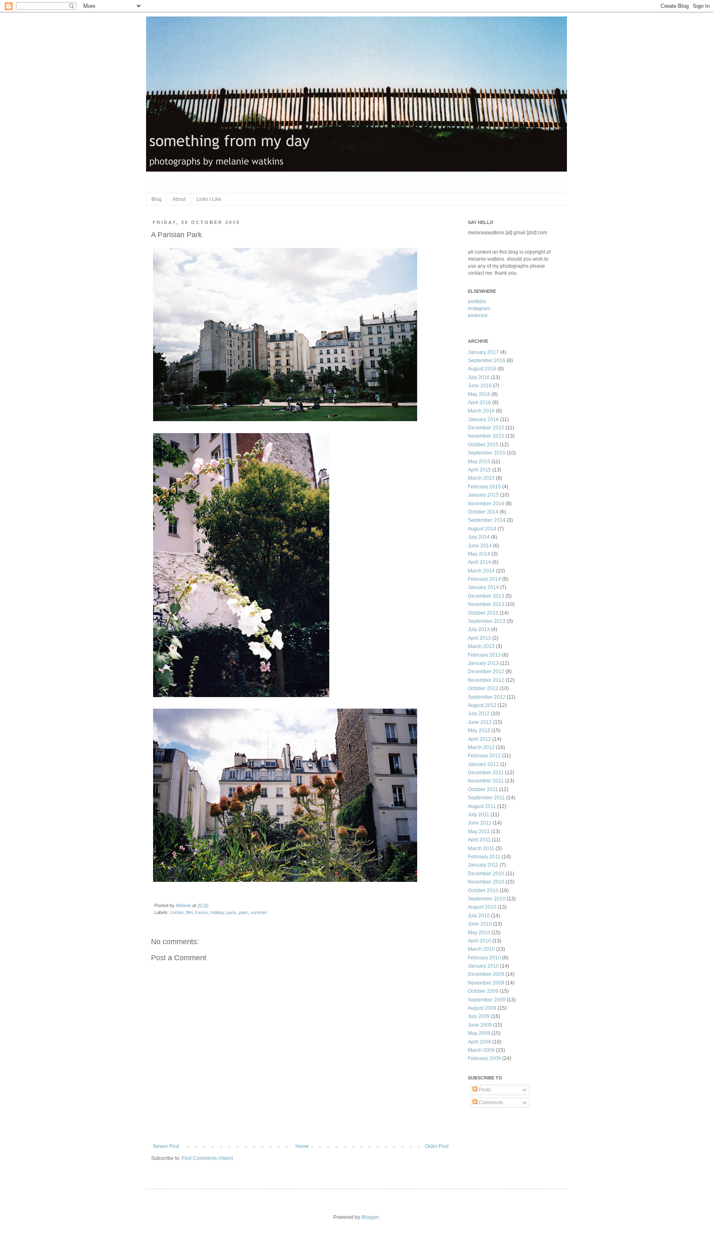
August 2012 (482, 705)
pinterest (477, 315)
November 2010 (486, 882)
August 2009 (482, 1008)
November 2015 (486, 436)
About (179, 199)
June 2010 (480, 924)
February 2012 (484, 756)
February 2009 (484, 1058)
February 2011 (484, 857)
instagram (479, 308)
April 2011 (479, 840)
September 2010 (486, 899)
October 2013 (483, 613)
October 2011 (483, 789)
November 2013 (486, 604)
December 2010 (486, 874)
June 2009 (480, 1025)
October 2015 (483, 445)
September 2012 (486, 697)
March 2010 (481, 949)
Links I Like (209, 199)
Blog (156, 199)
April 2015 (479, 470)
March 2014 (481, 571)
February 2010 (484, 958)
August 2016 (482, 369)
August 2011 (482, 806)
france (201, 912)
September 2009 (486, 1000)
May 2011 (479, 831)
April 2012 (479, 739)
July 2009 (479, 1016)
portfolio (477, 301)
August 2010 (482, 907)
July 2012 (479, 713)
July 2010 (479, 916)
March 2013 (481, 646)
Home (302, 1146)
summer (258, 912)
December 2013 (486, 596)
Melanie (184, 905)
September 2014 (486, 520)
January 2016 (483, 419)
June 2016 (480, 386)
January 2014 (483, 587)
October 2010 (483, 890)
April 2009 (479, 1042)
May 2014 (479, 554)
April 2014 (479, 562)
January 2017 (483, 352)
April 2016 (479, 402)
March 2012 (481, 747)
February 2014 (484, 579)
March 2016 (481, 411)
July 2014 (479, 537)
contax (177, 912)
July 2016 (479, 377)
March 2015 (481, 478)
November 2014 (486, 504)
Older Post (437, 1146)
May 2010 (479, 932)
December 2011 (486, 772)
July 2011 (478, 815)
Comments (490, 1102)
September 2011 (486, 798)
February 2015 (484, 487)
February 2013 (484, 655)
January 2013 (483, 663)
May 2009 (479, 1033)
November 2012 (486, 680)
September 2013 (486, 621)
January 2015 (483, 495)
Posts (484, 1090)
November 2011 (486, 781)
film (189, 912)
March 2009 (481, 1050)
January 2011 (483, 865)
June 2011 (479, 823)
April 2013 (479, 638)
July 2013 (479, 629)
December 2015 (486, 428)
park (243, 912)
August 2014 (482, 529)
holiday (217, 912)
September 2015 (486, 453)
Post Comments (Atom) (207, 1158)
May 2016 (479, 394)
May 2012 (479, 730)
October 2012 (483, 688)
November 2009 (486, 983)
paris (231, 912)
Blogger (370, 1217)
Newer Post (166, 1146)
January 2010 (483, 966)
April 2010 (479, 941)
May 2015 (479, 461)
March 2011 (481, 848)
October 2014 (483, 512)
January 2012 (483, 764)
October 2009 (483, 991)
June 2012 (480, 722)
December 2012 (486, 671)
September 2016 (486, 360)
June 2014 (480, 546)
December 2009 (486, 974)
